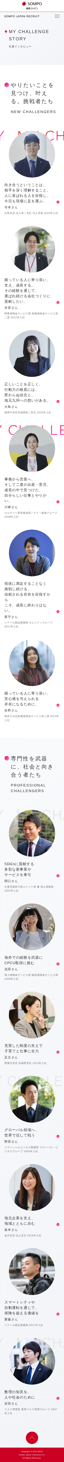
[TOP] (32, 3)
